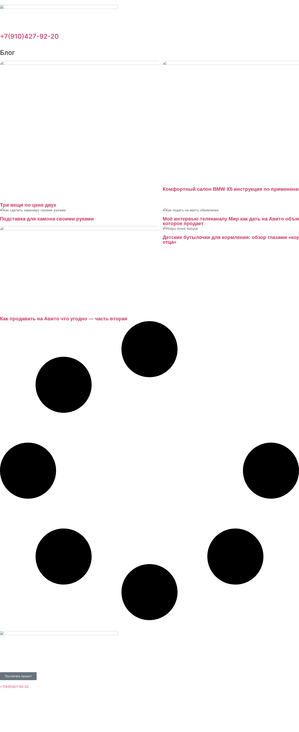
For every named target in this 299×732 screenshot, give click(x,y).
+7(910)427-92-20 (29, 36)
